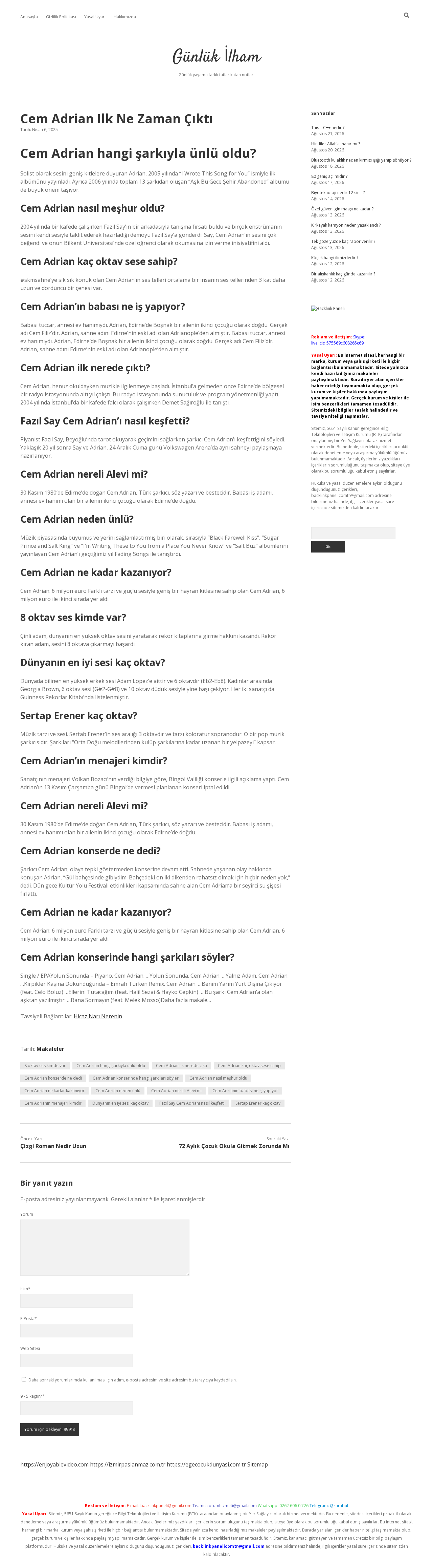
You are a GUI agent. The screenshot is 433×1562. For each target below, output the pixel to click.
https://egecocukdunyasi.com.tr (206, 1464)
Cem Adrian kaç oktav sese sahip (249, 1065)
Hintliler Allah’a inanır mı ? (335, 144)
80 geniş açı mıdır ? (329, 176)
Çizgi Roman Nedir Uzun (53, 1146)
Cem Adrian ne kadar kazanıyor (54, 1091)
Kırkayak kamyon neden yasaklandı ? (346, 225)
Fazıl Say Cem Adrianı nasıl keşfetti (192, 1103)
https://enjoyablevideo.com (54, 1464)
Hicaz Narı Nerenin (98, 1016)
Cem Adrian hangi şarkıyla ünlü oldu (110, 1065)
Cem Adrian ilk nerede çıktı (181, 1065)
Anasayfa (29, 17)
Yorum (26, 1214)
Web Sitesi (30, 1348)
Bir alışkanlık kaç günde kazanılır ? (343, 274)
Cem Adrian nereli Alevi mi (176, 1091)
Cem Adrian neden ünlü (117, 1091)
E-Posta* (28, 1318)
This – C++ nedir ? (327, 127)
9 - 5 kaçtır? (32, 1396)
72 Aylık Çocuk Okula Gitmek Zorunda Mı (234, 1146)
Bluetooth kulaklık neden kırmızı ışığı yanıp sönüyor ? (361, 160)
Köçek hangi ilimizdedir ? (334, 258)
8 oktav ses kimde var (45, 1065)
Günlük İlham (216, 57)
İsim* (25, 1289)
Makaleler (50, 1049)
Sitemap (257, 1464)
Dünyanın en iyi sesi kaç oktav (120, 1103)
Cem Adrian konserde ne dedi (53, 1078)
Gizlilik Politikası (61, 17)
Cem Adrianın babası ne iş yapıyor (245, 1091)
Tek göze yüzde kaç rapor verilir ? (343, 241)
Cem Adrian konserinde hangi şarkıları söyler (136, 1078)
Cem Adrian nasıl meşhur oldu (218, 1078)
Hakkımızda (125, 17)
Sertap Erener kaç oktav (257, 1103)
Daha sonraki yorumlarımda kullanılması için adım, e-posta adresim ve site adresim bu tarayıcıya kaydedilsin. (132, 1380)
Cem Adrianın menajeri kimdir (53, 1103)
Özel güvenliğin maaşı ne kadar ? (342, 209)
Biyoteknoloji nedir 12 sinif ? (338, 192)
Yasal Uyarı (95, 17)
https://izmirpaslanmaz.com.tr (127, 1464)
